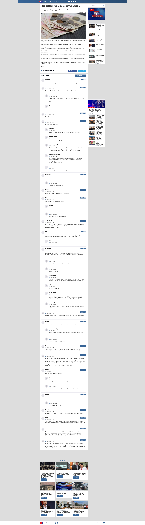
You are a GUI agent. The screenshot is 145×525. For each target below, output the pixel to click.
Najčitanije (100, 21)
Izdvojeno (93, 21)
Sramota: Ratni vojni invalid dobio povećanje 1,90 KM (47, 512)
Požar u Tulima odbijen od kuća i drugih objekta (79, 512)
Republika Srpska (63, 460)
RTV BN (53, 1)
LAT (61, 1)
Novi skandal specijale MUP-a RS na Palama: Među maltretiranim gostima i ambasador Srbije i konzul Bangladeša (47, 475)
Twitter (83, 70)
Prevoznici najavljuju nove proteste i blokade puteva (63, 474)
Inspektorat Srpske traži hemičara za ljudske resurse (63, 512)
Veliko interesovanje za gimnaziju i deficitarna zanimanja (78, 494)
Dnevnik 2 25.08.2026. (61, 493)
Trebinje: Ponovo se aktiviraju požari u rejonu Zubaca (46, 494)
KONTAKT (57, 1)
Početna (46, 1)
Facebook (73, 70)
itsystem (99, 522)
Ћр (64, 1)
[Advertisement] (54, 456)
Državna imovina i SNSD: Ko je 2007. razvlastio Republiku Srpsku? (79, 474)
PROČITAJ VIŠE (43, 479)
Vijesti (50, 1)
